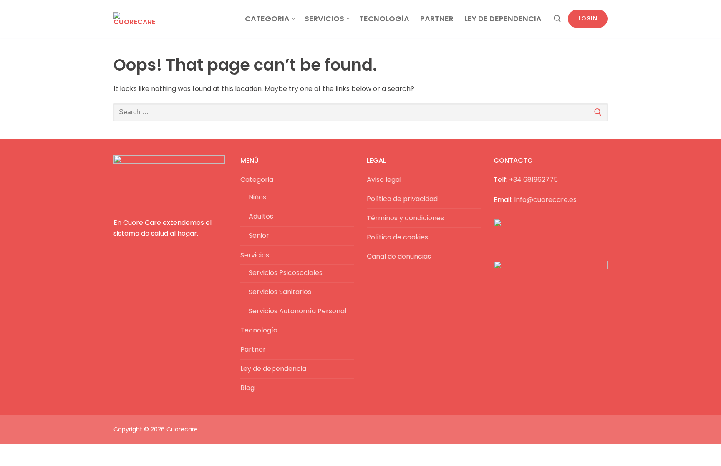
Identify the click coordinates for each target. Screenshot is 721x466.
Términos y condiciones (405, 218)
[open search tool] (557, 19)
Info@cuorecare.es (545, 199)
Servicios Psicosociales (286, 272)
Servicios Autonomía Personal (297, 311)
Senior (259, 235)
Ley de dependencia (273, 368)
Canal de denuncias (399, 256)
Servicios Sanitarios (280, 292)
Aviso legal (384, 179)
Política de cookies (397, 237)
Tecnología (258, 330)
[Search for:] (360, 112)
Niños (257, 197)
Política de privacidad (402, 199)
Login (587, 19)
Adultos (261, 216)
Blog (247, 388)
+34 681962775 (533, 179)
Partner (253, 349)
